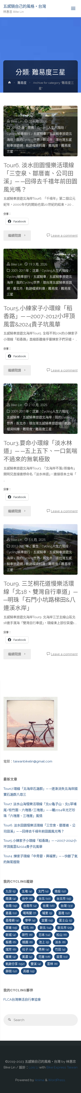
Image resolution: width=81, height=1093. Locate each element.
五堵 (27, 891)
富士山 (65, 920)
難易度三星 (43, 429)
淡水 (60, 942)
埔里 (47, 913)
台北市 (64, 898)
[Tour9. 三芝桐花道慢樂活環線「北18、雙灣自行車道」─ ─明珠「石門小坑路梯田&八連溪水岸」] (40, 549)
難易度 (22, 82)
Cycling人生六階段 (50, 128)
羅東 (11, 956)
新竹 (27, 934)
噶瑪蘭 (29, 913)
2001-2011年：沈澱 (25, 271)
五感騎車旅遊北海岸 (37, 417)
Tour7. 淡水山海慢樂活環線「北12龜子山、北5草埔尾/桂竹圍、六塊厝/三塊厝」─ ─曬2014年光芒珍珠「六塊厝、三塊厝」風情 (39, 810)
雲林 (52, 964)
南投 (60, 891)
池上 (44, 942)
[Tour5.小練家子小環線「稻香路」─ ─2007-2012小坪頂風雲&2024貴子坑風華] (40, 274)
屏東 (11, 927)
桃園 (27, 942)
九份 (11, 891)
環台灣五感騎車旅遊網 (45, 423)
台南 (11, 905)
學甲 (30, 920)
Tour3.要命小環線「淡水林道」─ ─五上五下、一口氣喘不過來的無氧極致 (40, 451)
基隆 (64, 913)
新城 (11, 934)
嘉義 (11, 913)
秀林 (44, 949)
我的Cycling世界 (28, 140)
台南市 (30, 905)
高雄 (29, 971)
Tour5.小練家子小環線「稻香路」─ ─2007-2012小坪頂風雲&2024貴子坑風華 (39, 316)
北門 (43, 891)
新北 (45, 927)
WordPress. (57, 1080)
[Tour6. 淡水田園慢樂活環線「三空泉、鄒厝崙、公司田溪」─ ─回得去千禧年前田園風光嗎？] (40, 131)
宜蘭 (47, 920)
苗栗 (62, 956)
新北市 (47, 140)
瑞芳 (11, 949)
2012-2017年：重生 (25, 546)
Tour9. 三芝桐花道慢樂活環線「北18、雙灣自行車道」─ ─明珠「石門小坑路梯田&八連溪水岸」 (40, 595)
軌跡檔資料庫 (35, 145)
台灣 (67, 905)
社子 (27, 949)
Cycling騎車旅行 (18, 134)
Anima (39, 1080)
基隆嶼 (12, 920)
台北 (45, 898)
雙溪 (36, 964)
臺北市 (18, 288)
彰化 (28, 927)
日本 (44, 934)
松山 (61, 934)
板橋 (11, 942)
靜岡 (11, 971)
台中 (27, 898)
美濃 (27, 956)
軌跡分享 (15, 964)
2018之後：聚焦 (22, 128)
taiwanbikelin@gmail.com (32, 761)
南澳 (11, 898)
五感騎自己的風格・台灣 (24, 6)
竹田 (60, 949)
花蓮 (44, 956)
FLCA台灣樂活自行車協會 (22, 999)
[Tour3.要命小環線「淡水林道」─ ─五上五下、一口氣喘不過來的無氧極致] (40, 408)
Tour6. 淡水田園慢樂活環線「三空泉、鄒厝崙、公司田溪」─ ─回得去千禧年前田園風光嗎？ (40, 177)
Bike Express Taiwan (62, 1067)
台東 (49, 905)
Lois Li (33, 1067)
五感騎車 (13, 417)
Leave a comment (64, 236)
